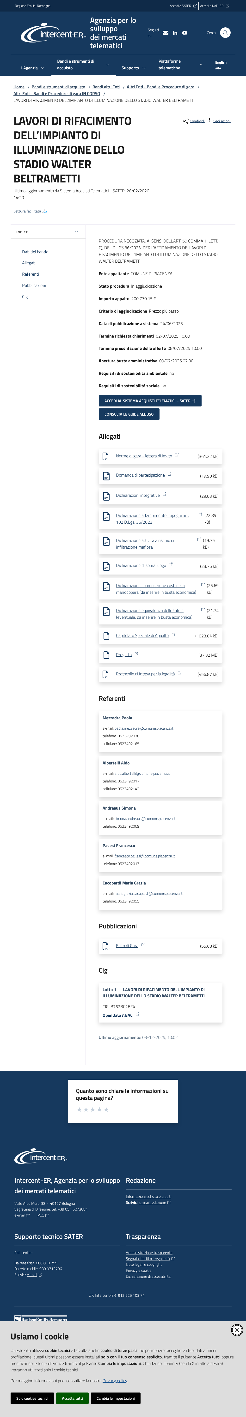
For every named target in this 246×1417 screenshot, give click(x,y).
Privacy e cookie (138, 1270)
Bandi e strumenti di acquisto (58, 87)
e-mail (19, 1215)
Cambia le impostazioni (116, 1398)
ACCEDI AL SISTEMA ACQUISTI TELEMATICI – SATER (148, 401)
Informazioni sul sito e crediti (148, 1196)
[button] (225, 32)
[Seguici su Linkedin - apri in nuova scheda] (173, 32)
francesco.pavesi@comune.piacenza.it (145, 856)
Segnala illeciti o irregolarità (148, 1258)
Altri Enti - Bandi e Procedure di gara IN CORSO (56, 93)
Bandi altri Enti (106, 87)
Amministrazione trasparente (149, 1252)
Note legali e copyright (144, 1264)
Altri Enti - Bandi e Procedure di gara (160, 87)
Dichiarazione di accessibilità (148, 1276)
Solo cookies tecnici (32, 1398)
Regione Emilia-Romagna (32, 5)
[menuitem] (220, 66)
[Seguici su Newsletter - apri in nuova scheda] (163, 32)
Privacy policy (115, 1380)
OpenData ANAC (118, 1015)
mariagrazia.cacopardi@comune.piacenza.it (149, 893)
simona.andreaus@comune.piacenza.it (145, 818)
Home (19, 87)
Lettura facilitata (27, 211)
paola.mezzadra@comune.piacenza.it (144, 728)
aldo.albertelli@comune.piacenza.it (142, 773)
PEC (40, 1215)
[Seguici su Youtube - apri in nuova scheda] (183, 32)
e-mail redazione (152, 1202)
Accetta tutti (72, 1398)
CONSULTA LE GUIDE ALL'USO (129, 414)
